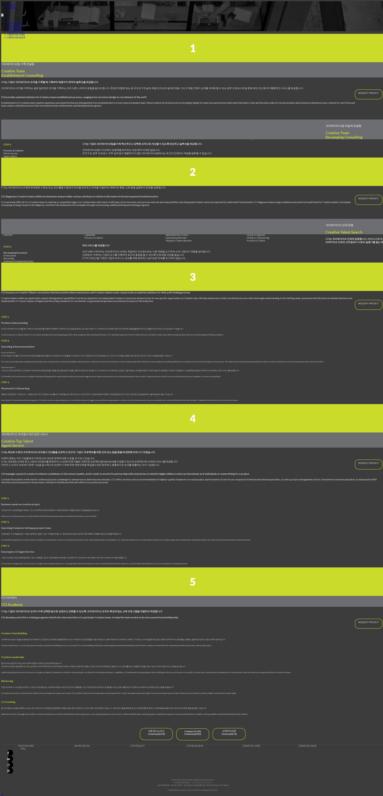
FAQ (23, 748)
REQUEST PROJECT (368, 93)
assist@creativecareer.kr (203, 782)
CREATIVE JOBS (16, 34)
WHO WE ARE (15, 23)
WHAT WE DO (15, 26)
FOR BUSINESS (15, 31)
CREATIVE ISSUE (16, 37)
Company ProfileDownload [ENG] (192, 732)
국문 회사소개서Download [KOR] (156, 732)
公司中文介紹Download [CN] (229, 732)
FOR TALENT (14, 28)
